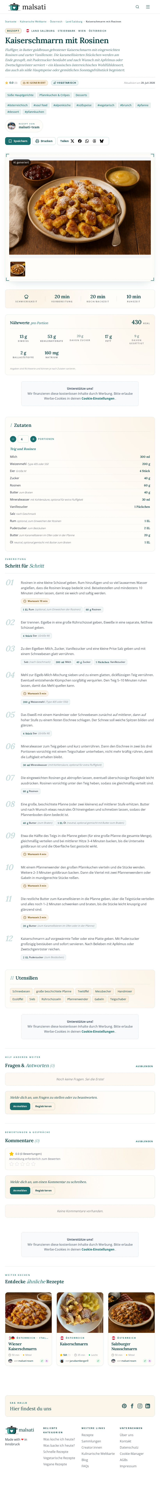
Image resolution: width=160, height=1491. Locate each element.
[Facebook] (132, 1406)
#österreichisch (17, 105)
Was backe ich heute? (59, 1445)
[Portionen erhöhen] (33, 439)
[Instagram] (140, 1406)
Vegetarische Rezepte (59, 1458)
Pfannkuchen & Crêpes (54, 95)
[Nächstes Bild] (144, 207)
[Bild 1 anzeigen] (18, 269)
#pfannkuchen (34, 112)
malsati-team (29, 127)
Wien (82, 30)
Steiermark (67, 30)
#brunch (126, 105)
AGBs (124, 1460)
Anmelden (20, 1106)
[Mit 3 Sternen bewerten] (22, 1164)
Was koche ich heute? (59, 1439)
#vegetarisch (106, 105)
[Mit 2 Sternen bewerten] (17, 1164)
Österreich (56, 21)
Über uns (126, 1435)
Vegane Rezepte (55, 1464)
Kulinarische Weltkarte (33, 21)
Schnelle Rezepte (55, 1452)
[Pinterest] (124, 1406)
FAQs (85, 1466)
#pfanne (142, 105)
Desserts (81, 95)
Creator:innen (92, 1447)
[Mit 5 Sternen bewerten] (33, 1164)
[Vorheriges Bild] (15, 207)
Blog (85, 1460)
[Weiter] (151, 1329)
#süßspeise (84, 105)
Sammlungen (91, 1441)
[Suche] (137, 6)
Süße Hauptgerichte (20, 95)
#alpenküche (62, 105)
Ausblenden (144, 1066)
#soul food (40, 105)
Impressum (128, 1466)
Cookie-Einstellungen (98, 398)
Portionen (46, 439)
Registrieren (43, 1106)
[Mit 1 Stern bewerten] (11, 1164)
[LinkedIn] (147, 1406)
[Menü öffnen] (148, 7)
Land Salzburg (74, 21)
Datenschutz (129, 1447)
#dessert (13, 112)
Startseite (11, 21)
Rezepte (87, 1435)
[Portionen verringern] (13, 439)
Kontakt (125, 1441)
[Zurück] (9, 1329)
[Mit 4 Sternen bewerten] (28, 1164)
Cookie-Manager (132, 1454)
